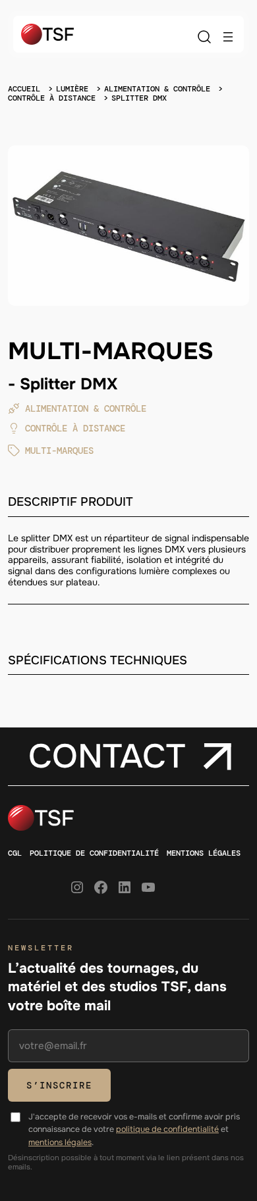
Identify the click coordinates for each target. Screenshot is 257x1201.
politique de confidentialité (167, 1129)
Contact (106, 756)
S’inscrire (59, 1085)
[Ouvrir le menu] (228, 37)
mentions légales (60, 1142)
